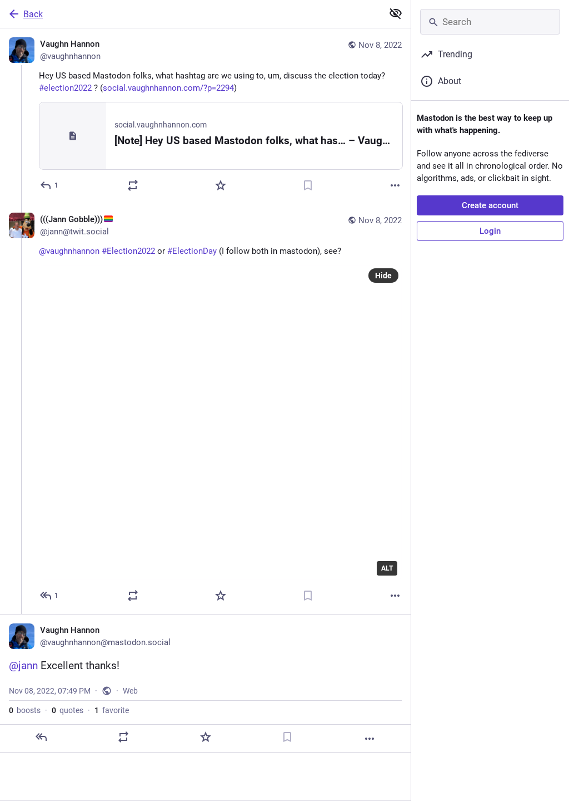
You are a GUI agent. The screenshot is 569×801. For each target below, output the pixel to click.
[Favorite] (220, 185)
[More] (395, 185)
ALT (387, 568)
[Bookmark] (308, 185)
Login (490, 231)
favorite (111, 710)
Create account (490, 205)
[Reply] (41, 737)
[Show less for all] (396, 13)
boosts (25, 710)
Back (33, 14)
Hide (383, 275)
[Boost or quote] (132, 185)
